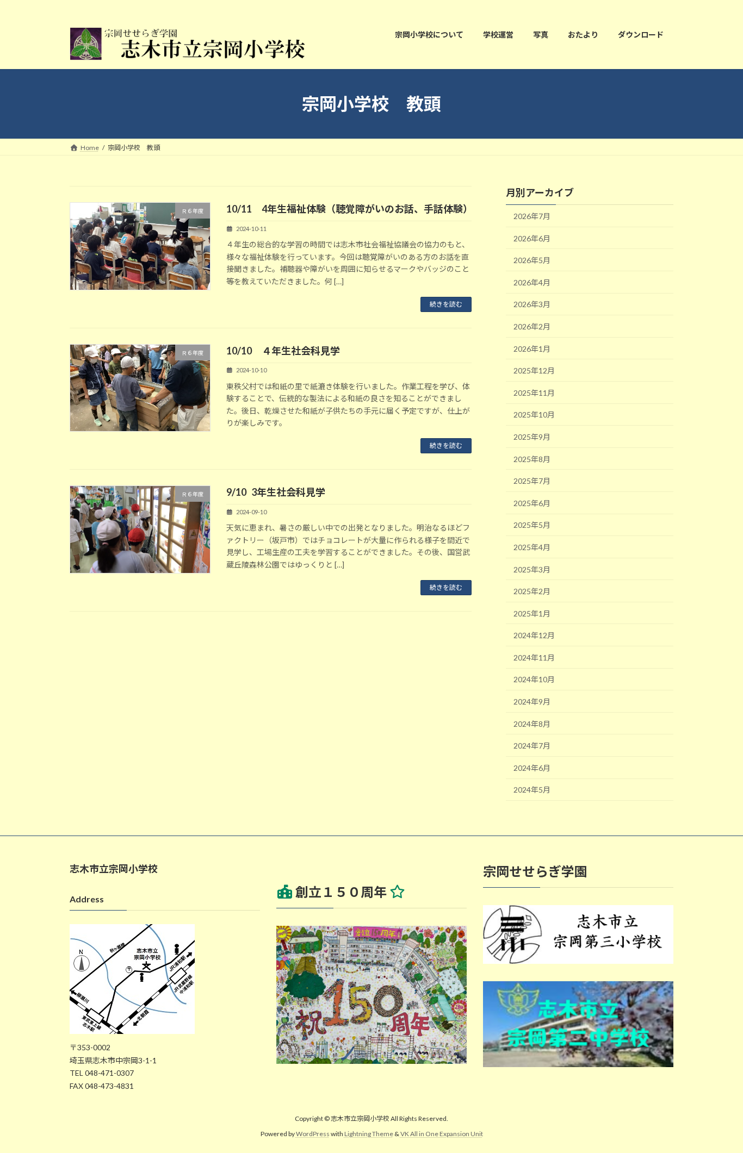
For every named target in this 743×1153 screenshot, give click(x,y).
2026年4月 (531, 282)
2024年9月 (531, 701)
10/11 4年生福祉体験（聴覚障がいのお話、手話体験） (349, 209)
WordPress (313, 1134)
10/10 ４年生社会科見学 (283, 351)
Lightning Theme (368, 1134)
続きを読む (446, 304)
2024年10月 (534, 679)
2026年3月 (531, 304)
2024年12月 (534, 635)
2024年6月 (531, 767)
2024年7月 (531, 745)
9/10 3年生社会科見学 (275, 492)
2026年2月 (531, 326)
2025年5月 (531, 524)
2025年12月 (534, 370)
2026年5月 (531, 260)
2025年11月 (534, 392)
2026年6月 (531, 238)
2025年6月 (531, 503)
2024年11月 (534, 657)
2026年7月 (531, 216)
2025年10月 (534, 415)
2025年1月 (531, 613)
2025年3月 (531, 569)
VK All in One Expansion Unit (441, 1134)
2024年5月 (531, 790)
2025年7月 (531, 480)
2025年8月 (531, 459)
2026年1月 (531, 348)
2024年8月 (531, 723)
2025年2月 (531, 591)
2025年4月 (531, 547)
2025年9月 (531, 436)
